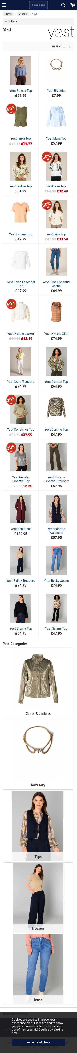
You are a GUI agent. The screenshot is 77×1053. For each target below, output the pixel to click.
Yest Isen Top (56, 186)
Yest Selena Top (21, 91)
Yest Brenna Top (21, 628)
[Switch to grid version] (54, 46)
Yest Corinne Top (56, 429)
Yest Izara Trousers (20, 382)
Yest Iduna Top (56, 138)
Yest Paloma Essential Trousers (56, 479)
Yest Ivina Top (56, 234)
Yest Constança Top (20, 429)
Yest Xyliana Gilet (56, 334)
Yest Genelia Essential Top (20, 479)
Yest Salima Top (56, 628)
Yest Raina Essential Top (21, 284)
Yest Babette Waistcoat (56, 531)
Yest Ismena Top (20, 234)
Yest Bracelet (56, 91)
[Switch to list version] (64, 46)
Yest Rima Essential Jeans (56, 284)
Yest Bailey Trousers (21, 581)
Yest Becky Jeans (56, 581)
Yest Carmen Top (56, 382)
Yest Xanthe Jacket (21, 334)
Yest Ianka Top (21, 138)
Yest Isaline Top (21, 186)
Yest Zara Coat (21, 529)
